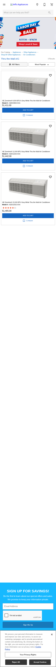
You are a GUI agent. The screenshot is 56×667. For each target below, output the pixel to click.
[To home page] (19, 4)
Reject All (16, 662)
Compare (29, 115)
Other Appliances (30, 52)
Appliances (17, 52)
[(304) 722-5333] (44, 4)
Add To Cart (28, 110)
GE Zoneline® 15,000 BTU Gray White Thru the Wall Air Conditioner (26, 202)
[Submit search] (49, 12)
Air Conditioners (29, 55)
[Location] (37, 4)
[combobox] (42, 64)
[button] (4, 4)
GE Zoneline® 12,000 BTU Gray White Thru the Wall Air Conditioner (26, 152)
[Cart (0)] (52, 4)
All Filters (16, 64)
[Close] (52, 634)
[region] (28, 648)
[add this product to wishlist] (50, 75)
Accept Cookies (40, 662)
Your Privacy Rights (28, 655)
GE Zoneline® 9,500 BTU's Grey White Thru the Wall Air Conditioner (26, 101)
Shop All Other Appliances (11, 55)
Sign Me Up (28, 625)
